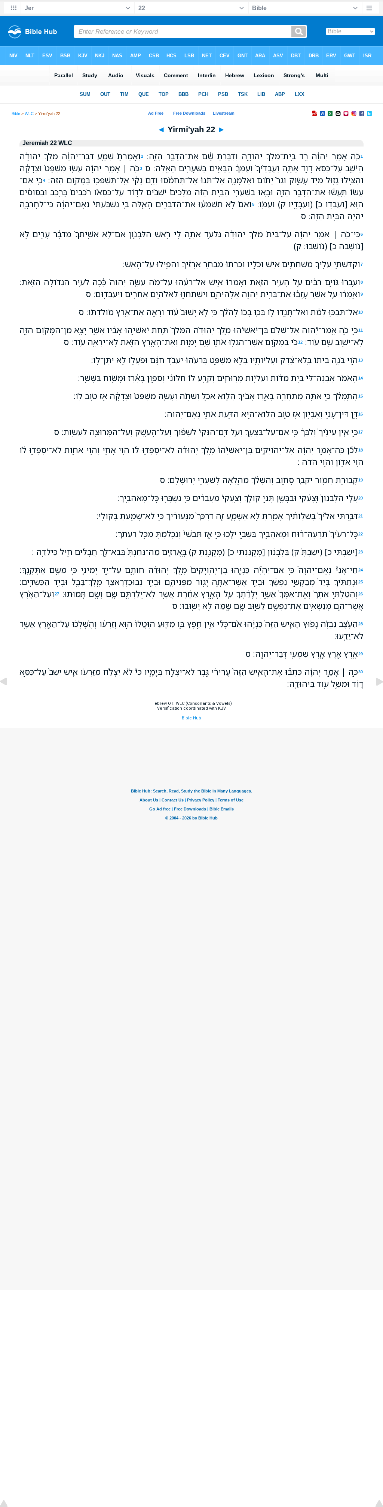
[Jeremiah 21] (9, 698)
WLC (29, 113)
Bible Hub (191, 718)
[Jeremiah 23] (373, 698)
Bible (16, 113)
